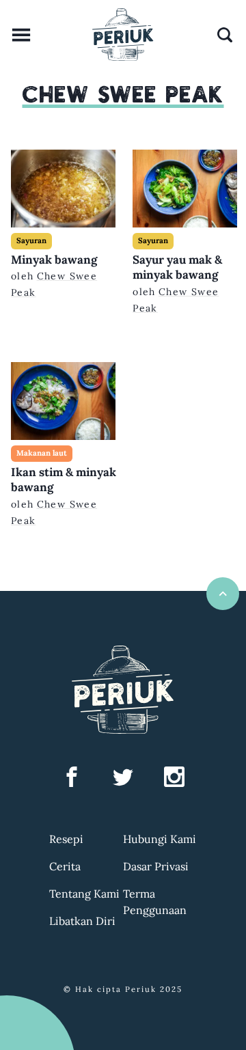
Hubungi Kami (159, 839)
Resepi (66, 839)
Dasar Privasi (156, 866)
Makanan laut (41, 453)
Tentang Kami (84, 893)
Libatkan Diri (82, 921)
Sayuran (31, 240)
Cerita (65, 866)
